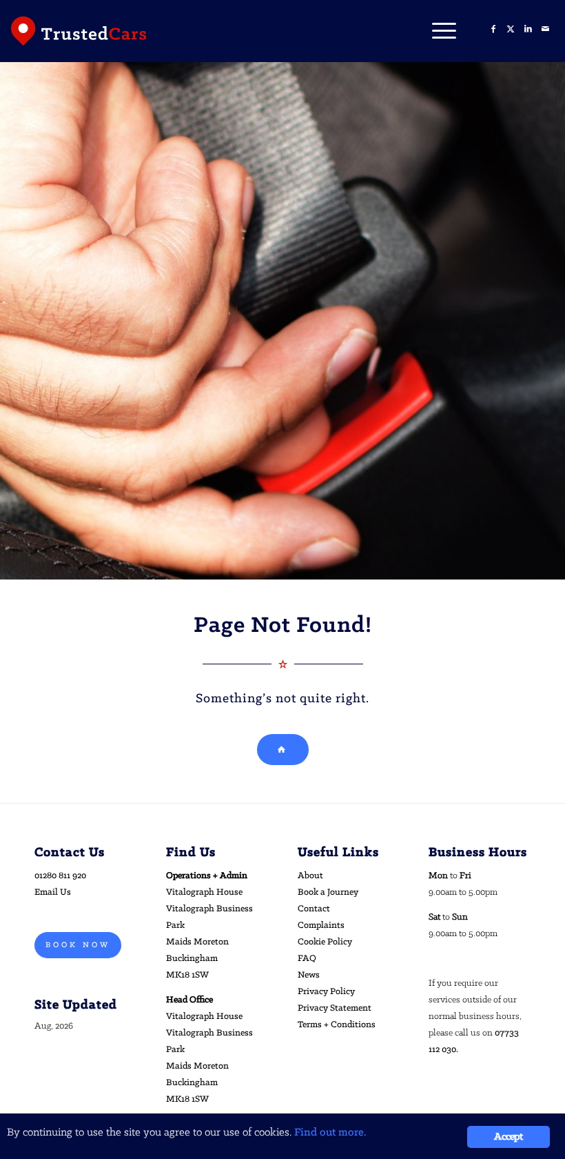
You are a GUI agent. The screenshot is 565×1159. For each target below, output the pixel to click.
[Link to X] (511, 29)
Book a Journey (328, 892)
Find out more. (330, 1132)
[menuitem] (437, 31)
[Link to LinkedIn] (528, 29)
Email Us (52, 892)
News (309, 975)
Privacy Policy (326, 992)
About (310, 876)
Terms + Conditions (337, 1025)
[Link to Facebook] (493, 29)
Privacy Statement (334, 1008)
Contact (314, 909)
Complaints (321, 925)
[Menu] (437, 31)
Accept (508, 1136)
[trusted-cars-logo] (78, 31)
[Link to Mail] (545, 29)
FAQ (307, 958)
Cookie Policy (325, 942)
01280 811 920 (60, 876)
